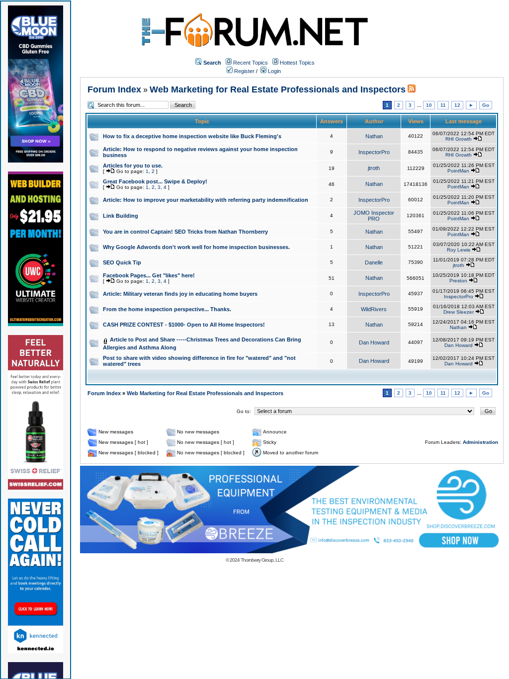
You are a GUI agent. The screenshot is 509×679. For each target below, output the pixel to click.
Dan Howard (374, 342)
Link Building (120, 216)
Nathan (374, 136)
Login (273, 71)
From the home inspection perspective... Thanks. (167, 309)
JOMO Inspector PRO (373, 216)
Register (243, 71)
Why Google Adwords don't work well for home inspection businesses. (196, 247)
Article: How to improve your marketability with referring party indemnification (205, 200)
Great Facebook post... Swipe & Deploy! (155, 181)
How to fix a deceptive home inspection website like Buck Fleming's (192, 136)
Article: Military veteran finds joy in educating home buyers (180, 294)
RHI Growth (458, 139)
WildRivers (374, 309)
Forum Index (114, 89)
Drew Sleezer (458, 312)
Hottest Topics (297, 63)
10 (429, 105)
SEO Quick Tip (122, 262)
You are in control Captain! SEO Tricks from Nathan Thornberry (185, 232)
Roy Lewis (458, 250)
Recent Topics (250, 63)
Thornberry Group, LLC (262, 560)
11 (443, 105)
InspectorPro (374, 152)
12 (457, 105)
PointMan (458, 170)
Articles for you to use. (133, 166)
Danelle (374, 262)
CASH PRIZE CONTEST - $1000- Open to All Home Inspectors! (184, 325)
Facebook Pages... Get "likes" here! (149, 275)
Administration (480, 442)
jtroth (374, 168)
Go (485, 105)
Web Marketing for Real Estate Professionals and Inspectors (278, 89)
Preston (458, 280)
